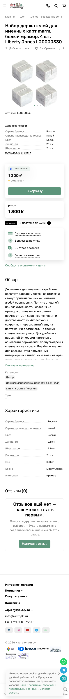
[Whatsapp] (46, 630)
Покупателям (15, 596)
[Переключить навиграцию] (4, 6)
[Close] (59, 673)
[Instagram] (18, 630)
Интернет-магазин (19, 584)
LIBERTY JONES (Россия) (21, 388)
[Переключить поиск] (56, 6)
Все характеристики (18, 152)
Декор (10, 377)
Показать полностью (19, 365)
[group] (34, 83)
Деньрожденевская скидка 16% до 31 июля (32, 382)
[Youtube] (27, 630)
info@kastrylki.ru (16, 616)
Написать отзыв (34, 544)
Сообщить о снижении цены (25, 265)
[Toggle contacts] (48, 6)
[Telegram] (36, 630)
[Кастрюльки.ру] (17, 5)
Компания (12, 590)
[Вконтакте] (9, 630)
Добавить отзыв (19, 48)
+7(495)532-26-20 (17, 610)
